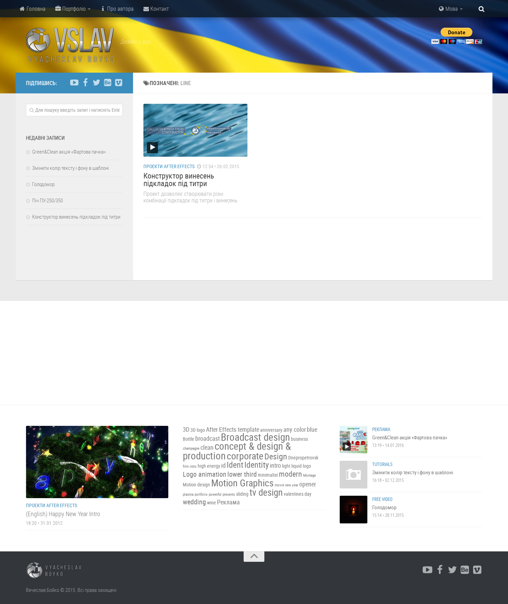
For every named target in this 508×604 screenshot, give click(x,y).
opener (307, 484)
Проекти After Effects (169, 166)
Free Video (382, 499)
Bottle (188, 439)
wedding (194, 501)
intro (275, 465)
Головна (35, 8)
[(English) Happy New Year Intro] (97, 462)
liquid (296, 466)
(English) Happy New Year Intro (63, 514)
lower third (242, 474)
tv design (266, 492)
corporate (245, 455)
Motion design (196, 484)
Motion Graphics (242, 482)
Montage (309, 475)
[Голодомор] (353, 509)
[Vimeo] (118, 83)
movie (279, 485)
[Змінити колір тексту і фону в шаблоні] (353, 474)
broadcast (207, 438)
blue (312, 429)
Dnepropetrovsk (303, 457)
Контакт (159, 8)
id (223, 465)
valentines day (297, 494)
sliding (242, 494)
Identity (256, 464)
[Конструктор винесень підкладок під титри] (195, 130)
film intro (190, 466)
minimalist (268, 475)
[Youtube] (74, 83)
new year (291, 485)
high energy (209, 466)
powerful (215, 494)
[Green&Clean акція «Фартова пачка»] (353, 440)
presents (229, 494)
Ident (235, 464)
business (299, 439)
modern (290, 474)
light (286, 466)
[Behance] (107, 83)
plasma (188, 494)
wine (211, 502)
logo (307, 466)
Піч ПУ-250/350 (47, 200)
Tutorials (382, 464)
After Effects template (232, 429)
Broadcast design (255, 437)
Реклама (228, 502)
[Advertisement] (254, 352)
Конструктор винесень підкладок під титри (178, 179)
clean (207, 447)
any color (294, 429)
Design (275, 456)
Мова (451, 8)
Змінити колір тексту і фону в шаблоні (70, 167)
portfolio (201, 494)
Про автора (120, 8)
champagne (191, 448)
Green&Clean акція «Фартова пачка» (69, 151)
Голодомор (43, 184)
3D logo (197, 430)
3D (186, 429)
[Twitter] (96, 83)
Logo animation (204, 474)
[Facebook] (85, 83)
